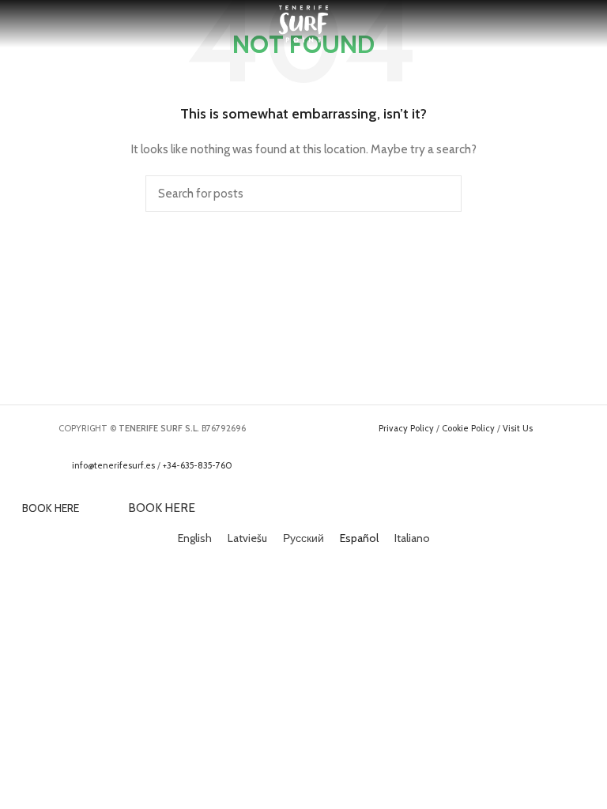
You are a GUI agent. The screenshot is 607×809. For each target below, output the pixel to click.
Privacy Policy (406, 428)
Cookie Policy (468, 428)
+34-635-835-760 (197, 465)
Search (440, 193)
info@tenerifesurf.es (113, 465)
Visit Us (518, 428)
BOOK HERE (50, 508)
